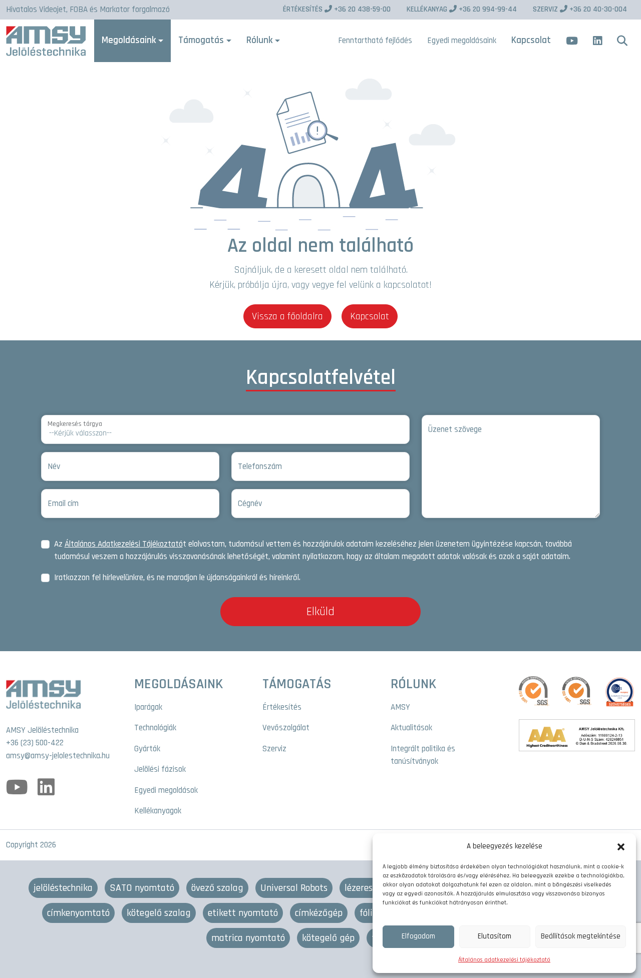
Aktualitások (411, 727)
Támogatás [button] (201, 40)
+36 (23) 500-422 (35, 742)
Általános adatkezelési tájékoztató (504, 959)
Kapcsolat (531, 40)
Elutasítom (494, 936)
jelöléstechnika (63, 887)
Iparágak (148, 707)
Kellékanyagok (157, 810)
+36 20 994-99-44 (462, 9)
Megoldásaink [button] (129, 40)
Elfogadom (418, 936)
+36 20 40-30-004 (580, 9)
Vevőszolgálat (285, 727)
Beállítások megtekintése (580, 936)
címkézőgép (319, 912)
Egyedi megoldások (166, 790)
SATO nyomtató (142, 887)
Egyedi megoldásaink (461, 40)
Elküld (320, 611)
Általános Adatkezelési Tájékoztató (124, 544)
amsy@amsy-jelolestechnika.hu (58, 755)
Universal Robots (294, 887)
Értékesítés (281, 707)
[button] (621, 846)
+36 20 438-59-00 (337, 9)
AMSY (400, 707)
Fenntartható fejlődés (375, 40)
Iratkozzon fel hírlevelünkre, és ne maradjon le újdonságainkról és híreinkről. (177, 577)
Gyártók (147, 748)
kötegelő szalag (159, 912)
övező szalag (217, 887)
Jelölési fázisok (160, 769)
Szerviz (274, 748)
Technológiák (155, 727)
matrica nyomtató (248, 937)
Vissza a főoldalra (287, 316)
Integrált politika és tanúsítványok (423, 755)
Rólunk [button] (259, 40)
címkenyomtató (78, 912)
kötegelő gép (328, 937)
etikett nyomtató (243, 912)
